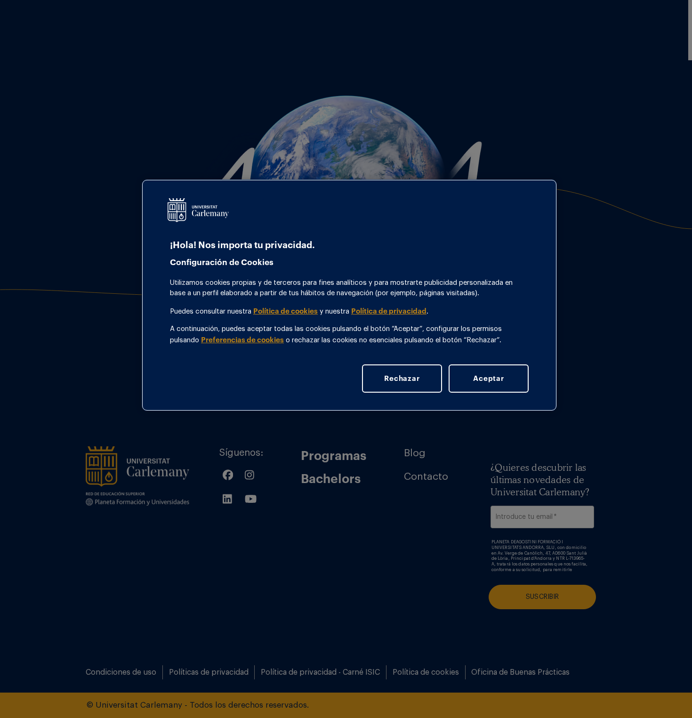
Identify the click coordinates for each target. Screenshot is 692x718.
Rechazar (401, 378)
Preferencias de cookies (242, 339)
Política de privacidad (388, 310)
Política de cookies (285, 310)
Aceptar (488, 378)
